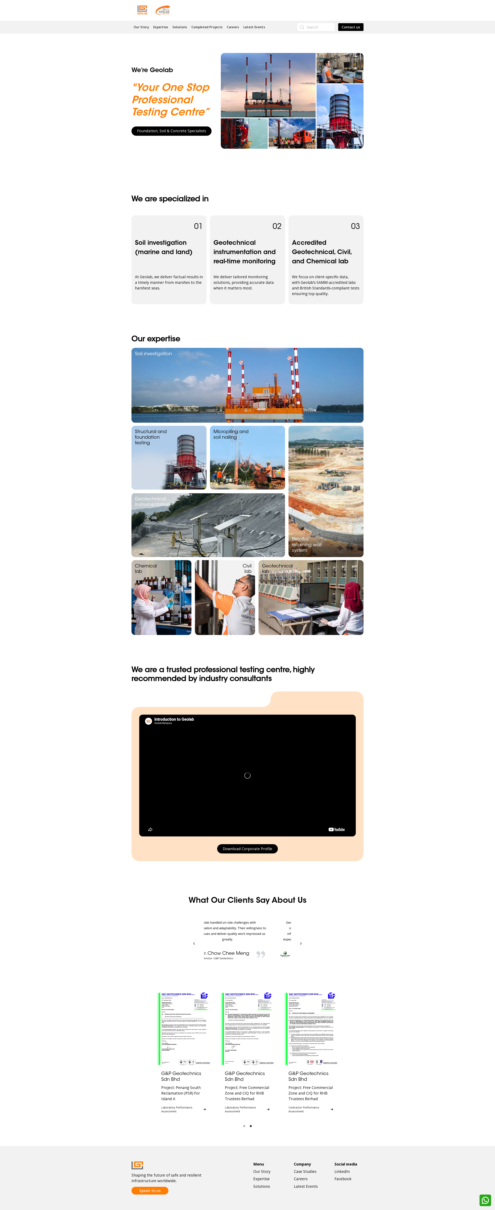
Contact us (351, 27)
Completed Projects (207, 27)
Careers (233, 27)
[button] (194, 943)
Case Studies (305, 1171)
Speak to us (150, 1190)
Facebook (343, 1178)
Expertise (160, 27)
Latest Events (254, 27)
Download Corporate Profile (247, 848)
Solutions (179, 27)
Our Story (141, 27)
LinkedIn (342, 1171)
